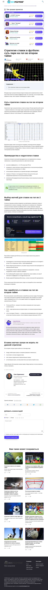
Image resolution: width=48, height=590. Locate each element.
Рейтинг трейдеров (40, 565)
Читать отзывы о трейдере (34, 231)
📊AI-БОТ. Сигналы (15, 15)
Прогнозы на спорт (14, 43)
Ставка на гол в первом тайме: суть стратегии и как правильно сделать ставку (34, 467)
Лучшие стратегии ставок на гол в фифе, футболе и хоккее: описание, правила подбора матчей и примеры (34, 518)
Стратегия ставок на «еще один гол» (13, 516)
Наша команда (29, 569)
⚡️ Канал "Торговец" (15, 23)
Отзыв (7, 417)
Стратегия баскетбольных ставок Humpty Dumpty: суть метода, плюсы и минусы (33, 543)
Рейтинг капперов (39, 563)
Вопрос (12, 417)
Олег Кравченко (19, 374)
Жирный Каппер (14, 31)
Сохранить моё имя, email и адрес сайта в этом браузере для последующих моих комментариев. (24, 434)
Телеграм (39, 15)
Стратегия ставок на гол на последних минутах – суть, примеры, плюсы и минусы (11, 493)
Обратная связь (29, 567)
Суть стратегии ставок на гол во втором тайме (19, 87)
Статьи (37, 567)
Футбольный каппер (15, 37)
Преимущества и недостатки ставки (16, 89)
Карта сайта (28, 565)
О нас (27, 563)
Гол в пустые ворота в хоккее (32, 491)
